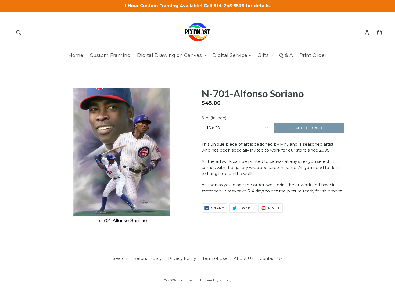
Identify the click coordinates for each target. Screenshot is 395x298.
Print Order (312, 55)
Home (76, 55)
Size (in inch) (214, 117)
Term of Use (214, 258)
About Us (243, 258)
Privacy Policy (182, 258)
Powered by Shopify (215, 280)
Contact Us (271, 258)
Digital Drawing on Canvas (173, 55)
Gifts (266, 55)
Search (120, 258)
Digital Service (233, 55)
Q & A (286, 55)
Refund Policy (148, 258)
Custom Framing (110, 55)
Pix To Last (185, 280)
